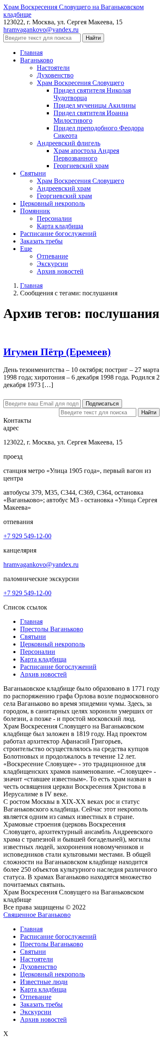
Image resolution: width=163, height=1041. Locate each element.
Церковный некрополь (52, 644)
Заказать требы (41, 1004)
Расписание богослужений (58, 666)
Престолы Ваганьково (51, 629)
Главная (31, 621)
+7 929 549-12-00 (27, 536)
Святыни (33, 636)
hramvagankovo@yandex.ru (41, 29)
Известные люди (44, 981)
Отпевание (35, 996)
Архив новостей (43, 674)
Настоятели (36, 959)
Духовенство (38, 966)
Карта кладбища (43, 659)
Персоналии (37, 651)
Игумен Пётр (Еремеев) (57, 351)
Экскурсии (35, 1011)
